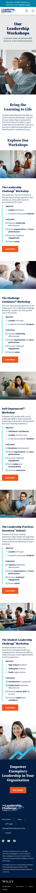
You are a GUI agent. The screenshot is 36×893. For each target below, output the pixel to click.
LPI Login (9, 824)
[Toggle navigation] (26, 11)
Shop (20, 819)
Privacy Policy (6, 886)
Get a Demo (18, 790)
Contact (8, 833)
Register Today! (24, 5)
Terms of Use (20, 886)
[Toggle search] (33, 11)
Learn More (10, 249)
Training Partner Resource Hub (13, 828)
